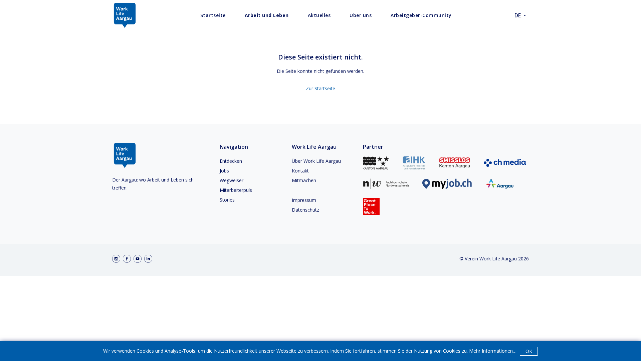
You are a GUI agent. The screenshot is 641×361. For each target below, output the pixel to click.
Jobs (224, 170)
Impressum (304, 200)
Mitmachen (304, 180)
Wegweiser (231, 180)
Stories (227, 200)
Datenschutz (305, 210)
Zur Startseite (320, 88)
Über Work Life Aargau (316, 161)
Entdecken (231, 161)
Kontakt (300, 170)
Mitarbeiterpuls (236, 190)
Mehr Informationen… (492, 351)
